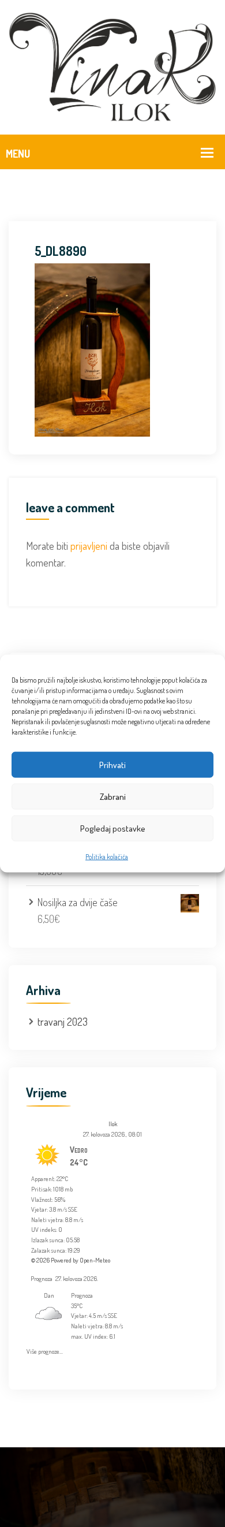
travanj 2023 (63, 1021)
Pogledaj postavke (112, 827)
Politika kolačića (106, 856)
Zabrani (113, 796)
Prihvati (112, 764)
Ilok (112, 1124)
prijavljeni (88, 545)
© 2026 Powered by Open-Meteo (70, 1260)
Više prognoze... (45, 1350)
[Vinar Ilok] (112, 65)
